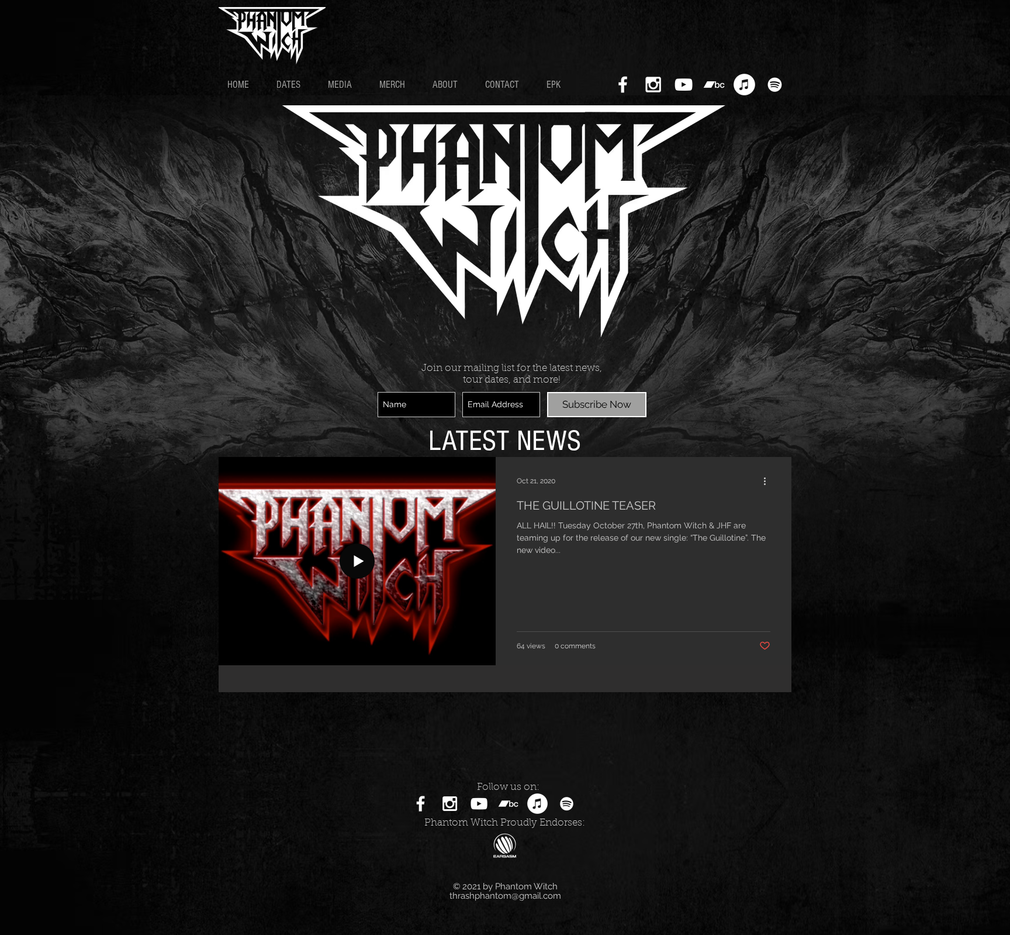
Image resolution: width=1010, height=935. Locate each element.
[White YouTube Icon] (683, 84)
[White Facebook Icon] (623, 84)
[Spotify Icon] (775, 84)
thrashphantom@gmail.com (505, 896)
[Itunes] (744, 84)
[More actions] (769, 481)
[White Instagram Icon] (653, 84)
